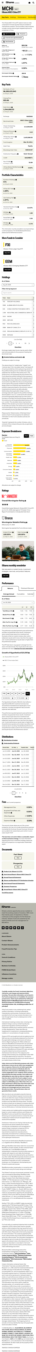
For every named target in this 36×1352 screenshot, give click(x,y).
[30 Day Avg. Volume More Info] (16, 137)
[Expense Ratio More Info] (14, 821)
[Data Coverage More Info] (27, 532)
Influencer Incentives (9, 974)
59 (25, 343)
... (22, 343)
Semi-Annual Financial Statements (14, 883)
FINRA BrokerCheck (8, 970)
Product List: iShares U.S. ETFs (13, 871)
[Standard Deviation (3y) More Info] (18, 207)
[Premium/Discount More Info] (15, 131)
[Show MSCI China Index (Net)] (10, 660)
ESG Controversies (16, 1259)
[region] (18, 61)
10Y (23, 693)
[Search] (33, 3)
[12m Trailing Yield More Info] (15, 198)
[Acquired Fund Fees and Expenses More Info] (11, 813)
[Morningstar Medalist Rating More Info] (18, 76)
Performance (22, 17)
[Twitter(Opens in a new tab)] (18, 927)
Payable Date (24, 747)
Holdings (13, 17)
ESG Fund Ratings (20, 1253)
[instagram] (7, 927)
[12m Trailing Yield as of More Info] (15, 62)
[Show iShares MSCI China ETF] (11, 656)
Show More (18, 347)
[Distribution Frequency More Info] (18, 154)
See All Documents (7, 892)
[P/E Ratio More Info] (9, 223)
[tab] (10, 588)
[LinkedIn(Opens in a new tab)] (14, 927)
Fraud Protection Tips (9, 949)
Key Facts (5, 17)
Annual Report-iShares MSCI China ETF (16, 889)
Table (31, 435)
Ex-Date (14, 747)
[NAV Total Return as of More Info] (14, 54)
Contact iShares (7, 940)
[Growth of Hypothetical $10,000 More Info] (29, 653)
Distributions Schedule (11, 740)
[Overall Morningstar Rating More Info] (25, 501)
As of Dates (6, 281)
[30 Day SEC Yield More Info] (14, 189)
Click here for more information (23, 648)
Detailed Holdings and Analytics (13, 357)
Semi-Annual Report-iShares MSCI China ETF (17, 874)
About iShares (6, 936)
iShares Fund (6, 1000)
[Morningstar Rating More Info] (13, 73)
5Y (19, 693)
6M (8, 693)
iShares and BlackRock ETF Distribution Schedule (18, 880)
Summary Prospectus (10, 886)
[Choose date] (13, 698)
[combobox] (18, 284)
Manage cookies (7, 978)
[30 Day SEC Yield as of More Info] (14, 58)
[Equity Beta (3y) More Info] (13, 217)
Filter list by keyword (9, 289)
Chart (26, 435)
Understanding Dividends (11, 743)
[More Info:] (24, 357)
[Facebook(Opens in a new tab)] (10, 927)
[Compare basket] (29, 3)
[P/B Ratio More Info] (10, 212)
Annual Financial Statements (12, 877)
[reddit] (3, 927)
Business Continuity (8, 966)
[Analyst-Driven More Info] (13, 532)
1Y (12, 693)
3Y (16, 693)
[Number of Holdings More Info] (16, 180)
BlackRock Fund (17, 1000)
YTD (4, 693)
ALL (27, 693)
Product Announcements (10, 945)
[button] (33, 3)
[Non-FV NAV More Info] (11, 162)
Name (8, 298)
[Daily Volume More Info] (12, 107)
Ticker (4, 298)
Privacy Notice (7, 961)
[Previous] (7, 343)
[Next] (29, 343)
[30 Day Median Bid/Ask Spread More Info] (22, 167)
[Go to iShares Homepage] (13, 2)
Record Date (6, 747)
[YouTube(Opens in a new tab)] (22, 927)
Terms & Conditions (8, 957)
